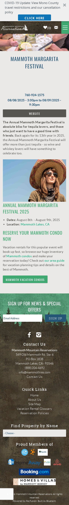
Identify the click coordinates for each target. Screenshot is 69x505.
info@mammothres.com (34, 372)
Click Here (34, 18)
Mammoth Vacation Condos (25, 280)
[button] (34, 10)
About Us (34, 399)
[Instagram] (39, 335)
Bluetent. (51, 501)
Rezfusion (31, 501)
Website (34, 114)
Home (34, 395)
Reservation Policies (34, 413)
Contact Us (35, 376)
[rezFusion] (32, 452)
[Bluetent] (24, 452)
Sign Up (55, 318)
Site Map (34, 404)
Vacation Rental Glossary (34, 408)
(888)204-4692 (35, 368)
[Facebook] (30, 335)
